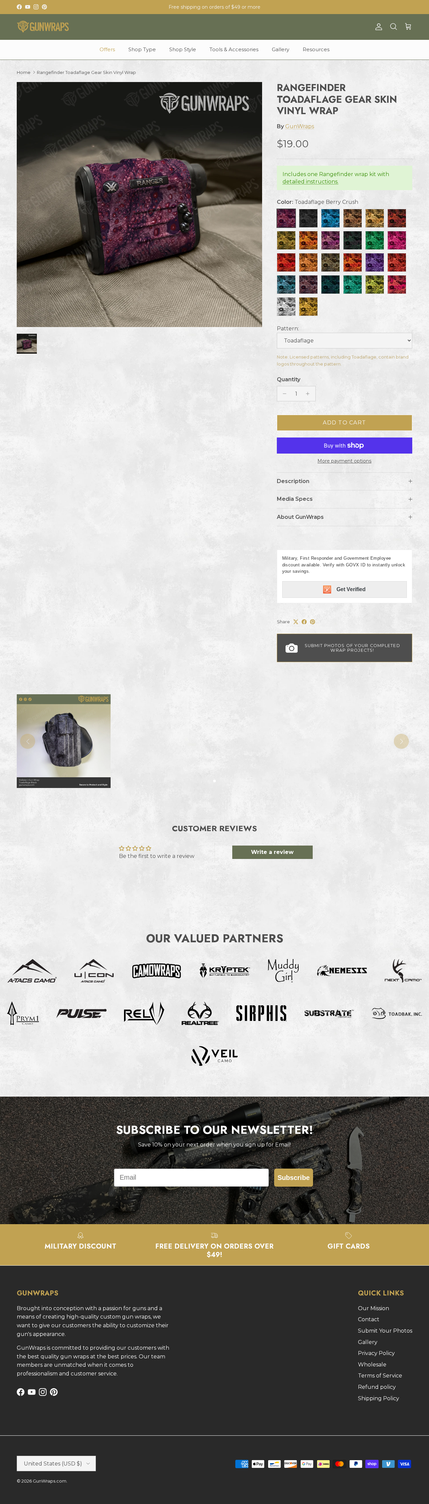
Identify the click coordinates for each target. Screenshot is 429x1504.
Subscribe (294, 1177)
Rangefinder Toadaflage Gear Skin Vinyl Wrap (86, 72)
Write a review (272, 852)
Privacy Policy (376, 1353)
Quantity (288, 379)
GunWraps (299, 126)
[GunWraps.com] (43, 27)
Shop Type (142, 49)
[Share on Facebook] (304, 621)
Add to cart (344, 422)
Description (293, 481)
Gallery (280, 49)
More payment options (344, 461)
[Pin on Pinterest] (312, 621)
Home (23, 72)
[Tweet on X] (295, 621)
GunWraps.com (49, 1481)
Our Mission (373, 1308)
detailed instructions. (311, 181)
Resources (316, 49)
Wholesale (372, 1364)
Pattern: (288, 328)
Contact (368, 1319)
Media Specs (295, 499)
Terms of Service (380, 1375)
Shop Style (182, 49)
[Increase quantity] (309, 393)
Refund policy (377, 1387)
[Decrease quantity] (283, 393)
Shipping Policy (378, 1398)
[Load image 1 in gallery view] (139, 204)
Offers (107, 49)
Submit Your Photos (385, 1331)
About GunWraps (300, 517)
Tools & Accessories (233, 49)
